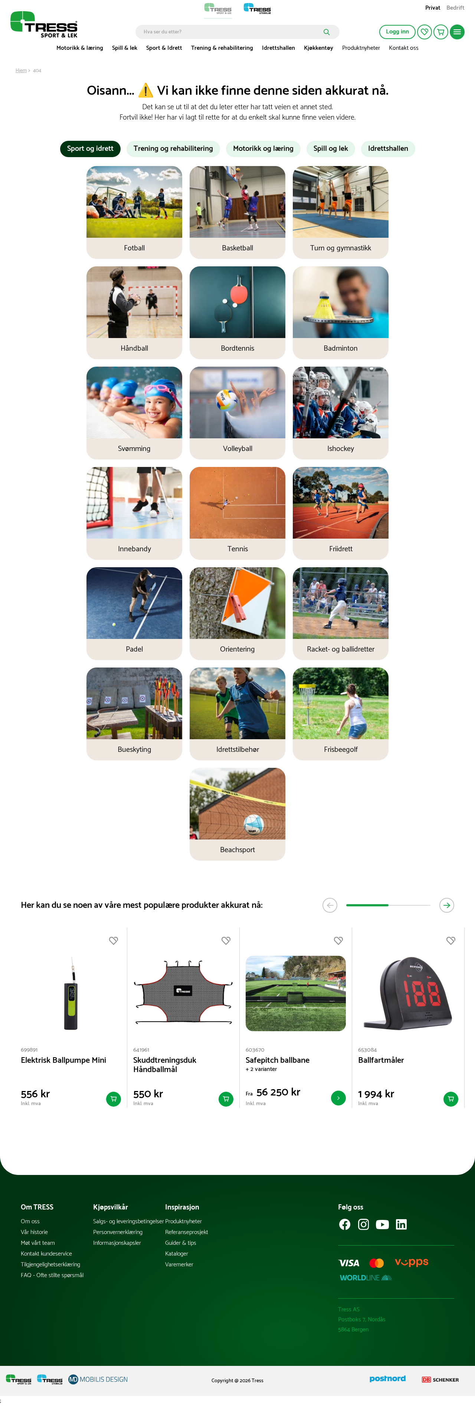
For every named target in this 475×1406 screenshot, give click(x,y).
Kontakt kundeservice (46, 1254)
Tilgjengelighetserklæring (50, 1265)
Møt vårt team (38, 1243)
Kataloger (176, 1254)
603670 (255, 1050)
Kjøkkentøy (318, 48)
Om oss (30, 1221)
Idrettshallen (278, 48)
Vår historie (34, 1232)
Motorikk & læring (79, 48)
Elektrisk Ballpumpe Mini (63, 1060)
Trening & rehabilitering (222, 48)
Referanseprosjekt (186, 1232)
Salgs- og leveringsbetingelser (128, 1221)
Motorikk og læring (263, 149)
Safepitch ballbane (277, 1060)
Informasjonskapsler (117, 1243)
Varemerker (179, 1265)
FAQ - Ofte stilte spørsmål (52, 1275)
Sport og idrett (90, 149)
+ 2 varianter (261, 1069)
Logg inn (397, 32)
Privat (432, 8)
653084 (367, 1050)
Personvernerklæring (117, 1232)
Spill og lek (331, 149)
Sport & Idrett (164, 48)
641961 (141, 1050)
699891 (29, 1050)
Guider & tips (180, 1243)
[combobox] (232, 32)
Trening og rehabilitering (173, 149)
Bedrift (455, 8)
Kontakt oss (404, 48)
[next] (446, 905)
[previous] (329, 905)
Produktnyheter (361, 48)
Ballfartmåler (381, 1060)
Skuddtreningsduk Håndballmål (164, 1065)
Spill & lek (124, 48)
